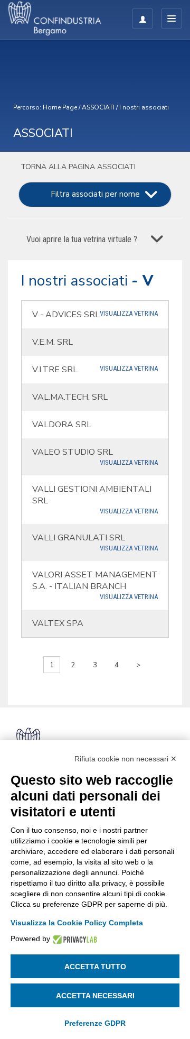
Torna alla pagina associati (77, 167)
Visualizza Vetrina (129, 313)
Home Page (60, 107)
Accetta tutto (95, 966)
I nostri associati (144, 107)
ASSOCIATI (98, 107)
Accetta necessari (95, 995)
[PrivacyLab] (73, 938)
